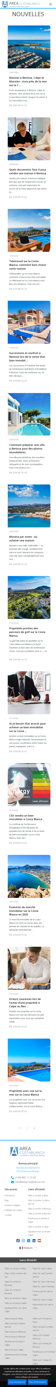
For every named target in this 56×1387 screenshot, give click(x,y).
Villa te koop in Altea (14, 1318)
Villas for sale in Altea (42, 1268)
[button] (28, 1247)
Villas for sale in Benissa (44, 1281)
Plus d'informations (37, 1382)
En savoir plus (18, 105)
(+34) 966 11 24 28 (25, 1177)
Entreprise (9, 1195)
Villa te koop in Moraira (15, 1336)
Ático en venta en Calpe (15, 1298)
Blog (6, 1200)
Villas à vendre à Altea (38, 1195)
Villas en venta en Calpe (15, 1303)
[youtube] (39, 1240)
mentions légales (12, 1205)
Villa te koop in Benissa (15, 1331)
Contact (8, 1214)
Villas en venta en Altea (15, 1268)
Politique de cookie (13, 1210)
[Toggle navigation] (50, 4)
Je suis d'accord (18, 1382)
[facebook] (18, 1240)
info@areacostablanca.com (30, 1182)
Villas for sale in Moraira (43, 1286)
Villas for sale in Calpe (42, 1299)
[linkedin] (33, 1240)
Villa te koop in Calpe (14, 1349)
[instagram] (23, 1240)
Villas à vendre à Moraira (39, 1213)
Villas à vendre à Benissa (39, 1208)
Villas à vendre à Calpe (38, 1226)
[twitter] (28, 1240)
